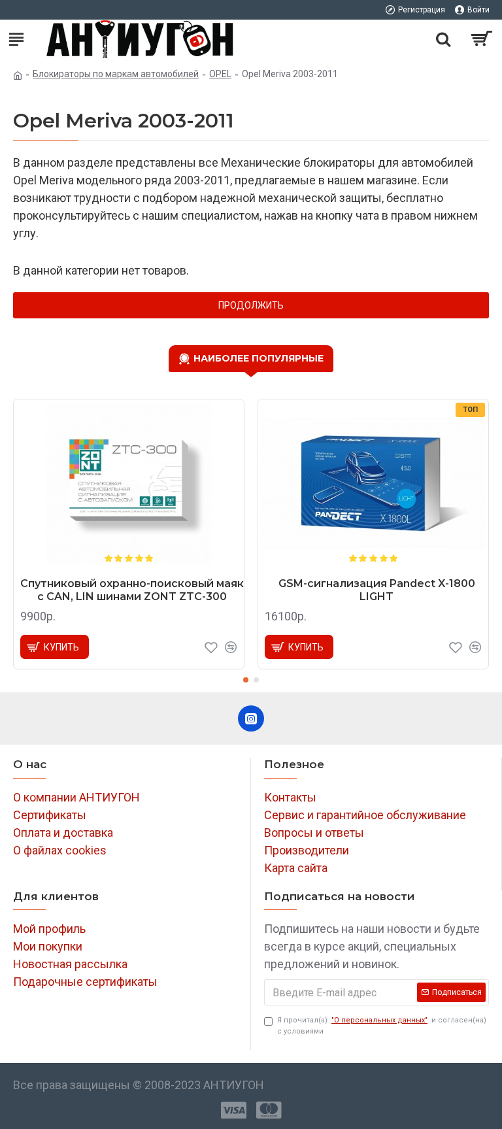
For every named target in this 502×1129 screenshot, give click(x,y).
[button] (245, 679)
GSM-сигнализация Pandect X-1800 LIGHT (376, 590)
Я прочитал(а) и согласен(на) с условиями (381, 1026)
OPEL (220, 74)
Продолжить (251, 305)
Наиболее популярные (258, 358)
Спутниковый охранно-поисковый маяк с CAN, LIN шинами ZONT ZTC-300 (132, 590)
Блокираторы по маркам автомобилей (116, 74)
